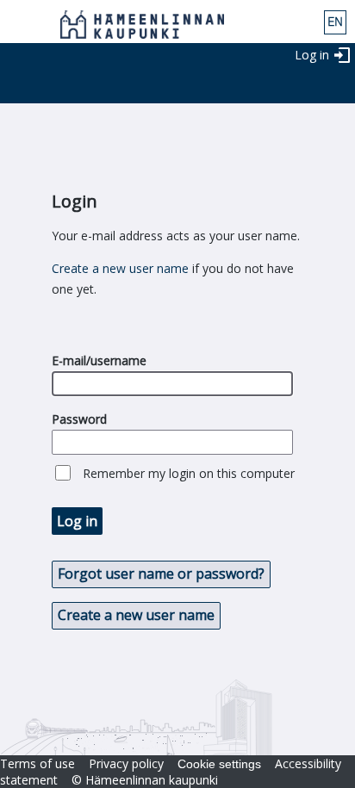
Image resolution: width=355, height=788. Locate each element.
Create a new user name (120, 268)
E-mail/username (99, 360)
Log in (312, 55)
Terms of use (37, 763)
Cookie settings (219, 764)
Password (79, 419)
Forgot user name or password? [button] (161, 573)
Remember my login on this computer (189, 473)
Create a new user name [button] (136, 614)
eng (335, 22)
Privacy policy (126, 763)
